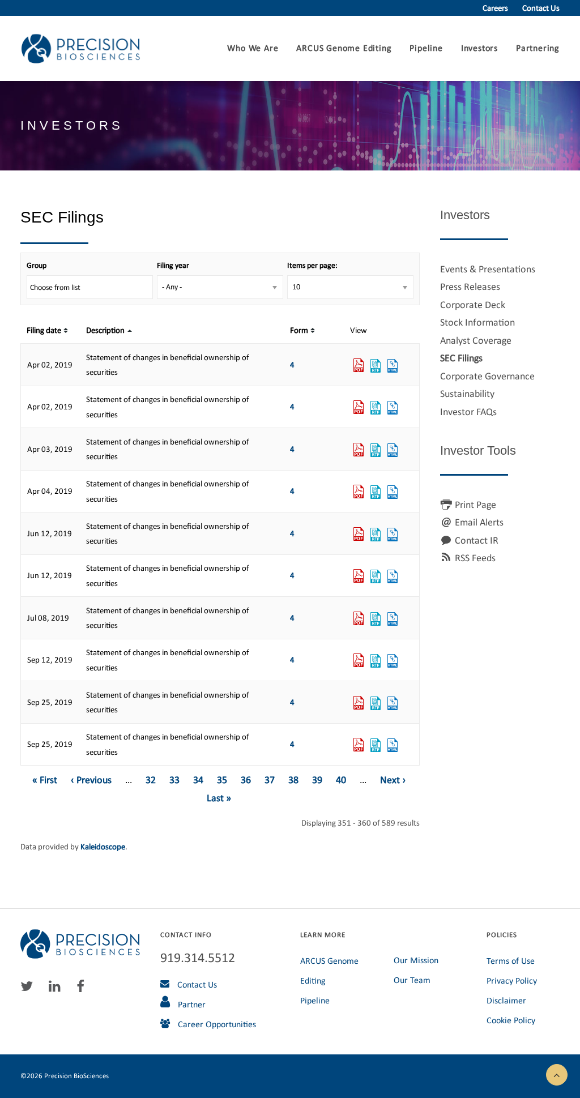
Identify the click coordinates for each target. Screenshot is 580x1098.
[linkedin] (57, 989)
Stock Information (477, 322)
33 (174, 780)
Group (36, 265)
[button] (557, 1073)
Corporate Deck (472, 304)
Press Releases (470, 286)
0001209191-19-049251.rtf (375, 660)
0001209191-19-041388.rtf (375, 618)
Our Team (412, 980)
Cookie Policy (511, 1020)
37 (270, 780)
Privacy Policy (512, 980)
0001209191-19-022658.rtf (375, 407)
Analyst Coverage (475, 340)
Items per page (311, 265)
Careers (495, 8)
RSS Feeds (475, 558)
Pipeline (426, 47)
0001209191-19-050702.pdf (358, 745)
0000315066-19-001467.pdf (358, 450)
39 (317, 780)
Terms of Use (511, 960)
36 (246, 780)
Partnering (538, 47)
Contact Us (541, 8)
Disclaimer (506, 1000)
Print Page (475, 504)
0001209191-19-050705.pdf (358, 703)
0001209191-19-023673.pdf (358, 492)
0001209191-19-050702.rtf (375, 745)
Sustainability (467, 393)
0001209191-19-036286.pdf (358, 576)
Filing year (173, 265)
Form (299, 330)
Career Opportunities (216, 1024)
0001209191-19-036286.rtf (375, 576)
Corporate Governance (487, 376)
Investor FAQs (468, 411)
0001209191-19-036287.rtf (375, 534)
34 (198, 780)
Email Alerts (479, 522)
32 (151, 780)
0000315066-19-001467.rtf (375, 450)
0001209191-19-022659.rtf (375, 365)
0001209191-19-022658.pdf (358, 407)
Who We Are (252, 47)
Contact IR (476, 540)
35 (222, 780)
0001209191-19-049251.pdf (358, 660)
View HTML (392, 365)
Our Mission (416, 960)
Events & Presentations (487, 269)
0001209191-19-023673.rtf (375, 492)
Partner (191, 1004)
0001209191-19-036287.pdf (358, 534)
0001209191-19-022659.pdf (358, 365)
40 (341, 780)
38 (293, 780)
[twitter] (29, 989)
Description (105, 330)
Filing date (44, 330)
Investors (479, 47)
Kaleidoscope (102, 846)
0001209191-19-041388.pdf (358, 618)
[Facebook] (83, 989)
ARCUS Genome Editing (343, 47)
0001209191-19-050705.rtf (375, 703)
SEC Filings (461, 358)
